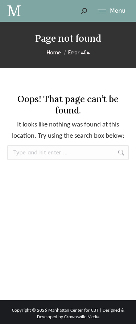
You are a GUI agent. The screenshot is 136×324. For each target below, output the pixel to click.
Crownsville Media (81, 317)
